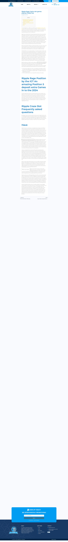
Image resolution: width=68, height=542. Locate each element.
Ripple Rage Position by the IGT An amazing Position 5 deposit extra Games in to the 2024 (28, 20)
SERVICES (35, 4)
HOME (22, 4)
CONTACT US (44, 4)
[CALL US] (52, 4)
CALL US (55, 3)
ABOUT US (28, 4)
